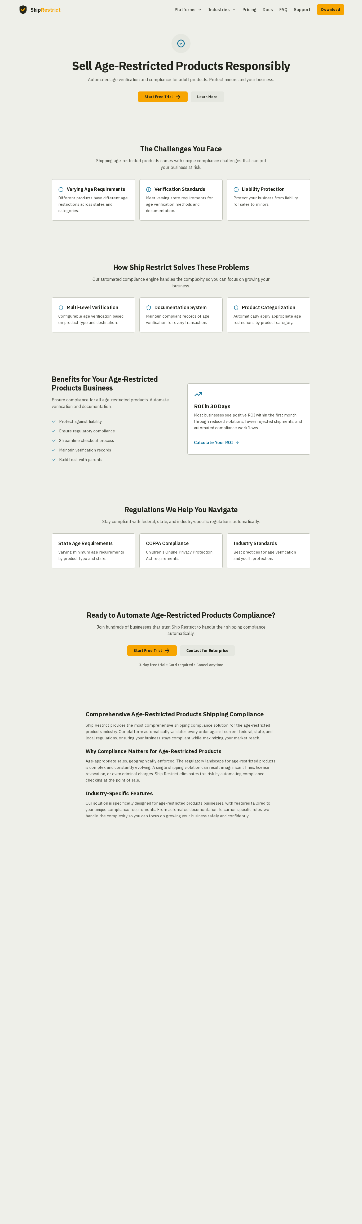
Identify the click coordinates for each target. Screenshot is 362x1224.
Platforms (185, 9)
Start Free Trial (158, 96)
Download (330, 9)
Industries (219, 9)
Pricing (249, 9)
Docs (268, 9)
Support (302, 9)
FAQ (283, 9)
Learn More (207, 96)
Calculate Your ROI (213, 442)
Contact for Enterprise (207, 650)
